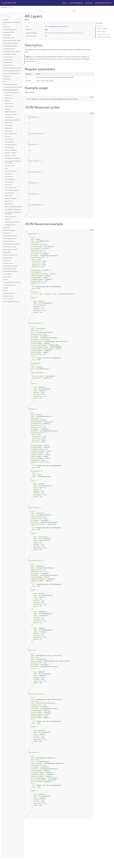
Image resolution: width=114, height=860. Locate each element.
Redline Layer (8, 196)
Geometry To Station (10, 156)
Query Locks (8, 185)
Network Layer (8, 174)
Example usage (101, 32)
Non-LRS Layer (9, 177)
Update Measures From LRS (12, 222)
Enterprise (4, 7)
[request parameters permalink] (56, 69)
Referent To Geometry (11, 198)
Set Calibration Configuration (12, 209)
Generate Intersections (11, 145)
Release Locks (8, 201)
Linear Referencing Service (12, 93)
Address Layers (9, 98)
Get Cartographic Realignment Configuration (13, 162)
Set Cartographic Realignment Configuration (13, 213)
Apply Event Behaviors (11, 112)
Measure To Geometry (11, 171)
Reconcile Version (9, 193)
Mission (11, 7)
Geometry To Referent (11, 153)
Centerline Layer (9, 117)
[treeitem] (12, 19)
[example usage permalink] (49, 88)
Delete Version (9, 131)
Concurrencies (9, 126)
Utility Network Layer (10, 225)
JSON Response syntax (103, 34)
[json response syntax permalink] (61, 107)
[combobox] (12, 16)
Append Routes (9, 106)
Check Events (8, 123)
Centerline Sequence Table (12, 120)
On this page (99, 23)
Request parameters (102, 29)
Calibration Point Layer (11, 115)
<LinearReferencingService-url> (57, 26)
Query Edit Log (9, 182)
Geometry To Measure (11, 150)
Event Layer (8, 136)
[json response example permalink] (64, 224)
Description (100, 26)
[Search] (74, 10)
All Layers (7, 101)
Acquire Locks (8, 95)
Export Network (9, 139)
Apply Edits (8, 109)
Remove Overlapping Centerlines (13, 207)
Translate (7, 219)
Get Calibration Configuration (13, 158)
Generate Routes (9, 147)
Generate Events (9, 142)
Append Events (9, 104)
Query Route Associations (12, 190)
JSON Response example (103, 37)
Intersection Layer (9, 166)
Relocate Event (9, 204)
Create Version (9, 128)
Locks (6, 168)
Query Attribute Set (10, 179)
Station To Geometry (10, 217)
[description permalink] (43, 45)
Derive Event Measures (11, 134)
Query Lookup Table (10, 188)
